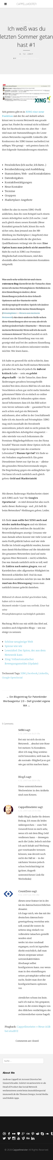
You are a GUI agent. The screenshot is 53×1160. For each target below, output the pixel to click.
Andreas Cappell (29, 58)
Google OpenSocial (12, 677)
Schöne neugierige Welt (19, 641)
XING (23, 673)
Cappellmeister (27, 807)
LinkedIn (43, 673)
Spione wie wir (13, 646)
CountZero (24, 891)
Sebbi (21, 730)
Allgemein (26, 22)
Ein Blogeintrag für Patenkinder (26, 696)
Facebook (32, 673)
